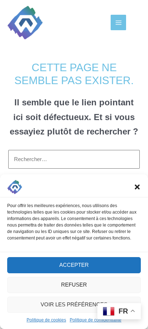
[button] (137, 187)
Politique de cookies (46, 320)
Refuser (74, 285)
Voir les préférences (74, 304)
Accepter (74, 265)
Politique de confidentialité (95, 320)
